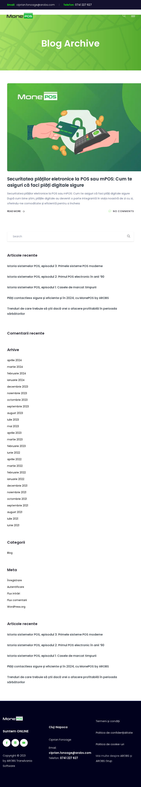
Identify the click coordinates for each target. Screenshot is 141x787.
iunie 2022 (13, 452)
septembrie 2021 (17, 505)
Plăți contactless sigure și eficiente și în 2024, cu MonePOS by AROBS (58, 298)
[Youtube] (24, 743)
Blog (9, 553)
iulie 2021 (12, 519)
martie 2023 (15, 439)
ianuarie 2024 (16, 380)
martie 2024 (15, 367)
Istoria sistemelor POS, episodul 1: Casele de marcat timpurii (51, 287)
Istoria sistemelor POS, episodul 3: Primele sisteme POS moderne (55, 266)
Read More (14, 211)
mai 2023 (13, 426)
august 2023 (15, 413)
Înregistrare (14, 580)
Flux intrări (13, 593)
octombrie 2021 (17, 499)
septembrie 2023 (18, 406)
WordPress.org (16, 607)
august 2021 (14, 512)
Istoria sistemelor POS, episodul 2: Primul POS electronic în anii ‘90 (55, 277)
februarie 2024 (16, 373)
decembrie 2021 (17, 485)
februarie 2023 (16, 446)
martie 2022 (15, 466)
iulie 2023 (13, 419)
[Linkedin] (15, 743)
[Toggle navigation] (133, 15)
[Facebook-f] (6, 743)
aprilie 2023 (14, 433)
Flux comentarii (17, 600)
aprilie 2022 (14, 459)
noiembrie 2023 (17, 393)
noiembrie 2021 (16, 492)
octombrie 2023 (17, 400)
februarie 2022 (16, 472)
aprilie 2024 (14, 360)
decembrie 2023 (17, 386)
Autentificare (15, 587)
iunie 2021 (13, 525)
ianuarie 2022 (15, 479)
